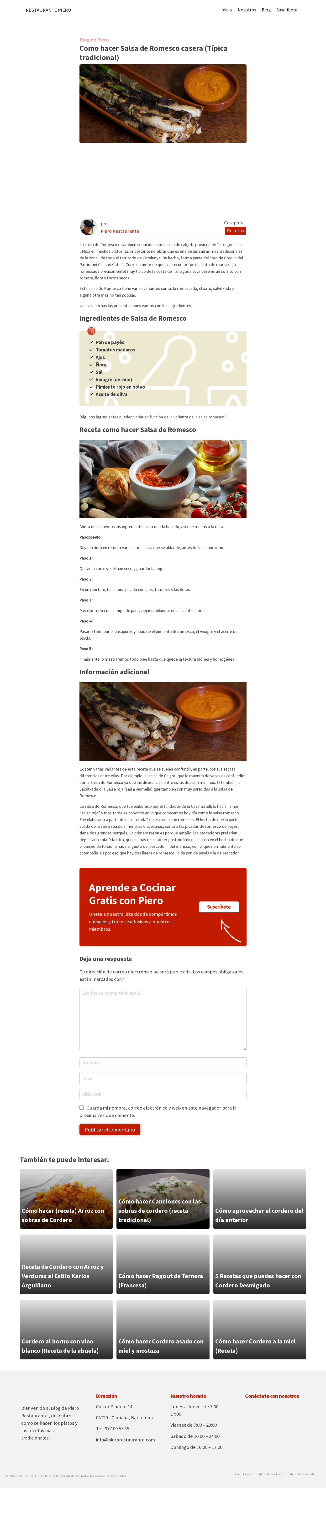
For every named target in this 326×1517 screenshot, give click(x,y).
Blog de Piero (94, 40)
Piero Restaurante (120, 231)
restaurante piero (48, 10)
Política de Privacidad (301, 1474)
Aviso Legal (243, 1474)
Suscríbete (286, 10)
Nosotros (247, 10)
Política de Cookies (268, 1474)
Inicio (226, 10)
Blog (266, 10)
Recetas (235, 230)
